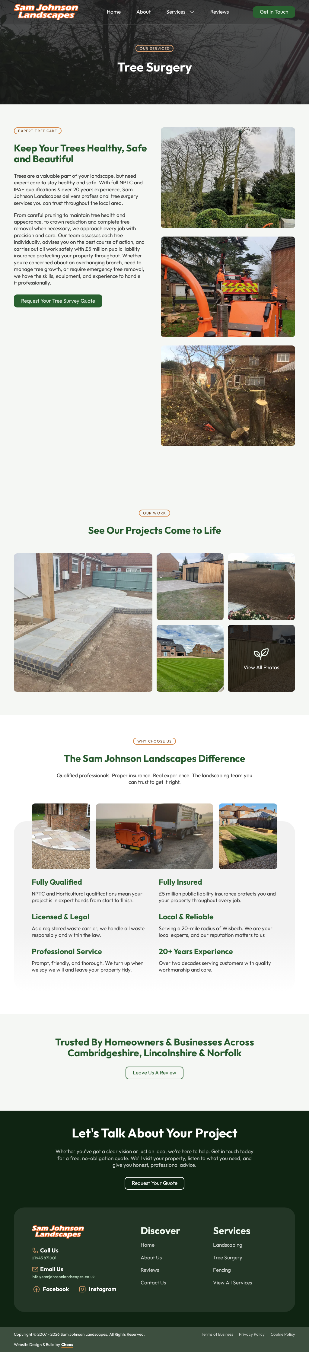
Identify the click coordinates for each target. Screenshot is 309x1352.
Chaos (67, 1344)
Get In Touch (274, 11)
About (143, 11)
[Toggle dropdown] (192, 11)
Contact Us (153, 1282)
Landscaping (227, 1245)
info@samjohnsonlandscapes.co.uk (63, 1277)
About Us (151, 1257)
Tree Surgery (227, 1257)
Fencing (222, 1270)
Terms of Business (217, 1334)
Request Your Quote (154, 1183)
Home (114, 11)
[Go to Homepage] (46, 12)
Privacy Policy (252, 1334)
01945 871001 (44, 1258)
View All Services (232, 1282)
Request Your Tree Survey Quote (58, 300)
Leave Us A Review (154, 1072)
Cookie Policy (283, 1334)
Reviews (219, 11)
